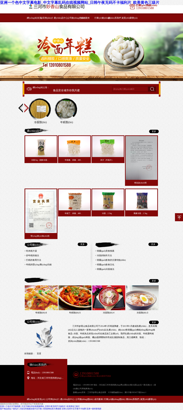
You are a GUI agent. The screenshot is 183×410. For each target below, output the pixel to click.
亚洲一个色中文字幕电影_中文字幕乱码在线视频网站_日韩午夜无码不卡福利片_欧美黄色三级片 (40, 406)
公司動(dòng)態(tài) (76, 18)
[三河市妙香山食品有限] (60, 8)
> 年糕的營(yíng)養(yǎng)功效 (38, 264)
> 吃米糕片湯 (30, 251)
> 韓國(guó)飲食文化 (104, 264)
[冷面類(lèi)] (39, 109)
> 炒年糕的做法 (31, 255)
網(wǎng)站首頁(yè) (36, 18)
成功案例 (85, 18)
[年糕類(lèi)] (66, 109)
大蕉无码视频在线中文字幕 (30, 409)
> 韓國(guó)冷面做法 (104, 269)
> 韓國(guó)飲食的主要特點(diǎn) (110, 260)
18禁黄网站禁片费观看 (51, 409)
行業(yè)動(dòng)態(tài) (103, 18)
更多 (154, 131)
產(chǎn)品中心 (61, 18)
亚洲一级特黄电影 (93, 409)
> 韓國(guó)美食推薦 (104, 251)
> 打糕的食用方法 (32, 260)
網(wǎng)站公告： (41, 87)
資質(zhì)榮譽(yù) (129, 18)
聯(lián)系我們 (114, 18)
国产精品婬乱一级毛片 (9, 409)
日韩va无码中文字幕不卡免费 (74, 409)
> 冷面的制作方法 (103, 255)
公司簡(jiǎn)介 (46, 18)
